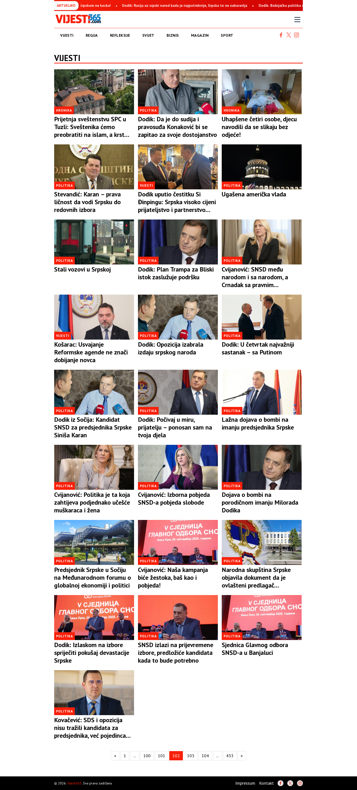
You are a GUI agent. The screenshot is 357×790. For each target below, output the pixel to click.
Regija (92, 35)
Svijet (148, 35)
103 (190, 755)
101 (161, 755)
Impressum (245, 783)
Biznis (173, 35)
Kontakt (266, 783)
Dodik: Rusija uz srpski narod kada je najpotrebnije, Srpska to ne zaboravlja (128, 5)
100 (147, 755)
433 (229, 755)
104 (205, 755)
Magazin (200, 35)
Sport (227, 35)
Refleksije (120, 35)
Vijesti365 (74, 783)
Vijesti (67, 35)
